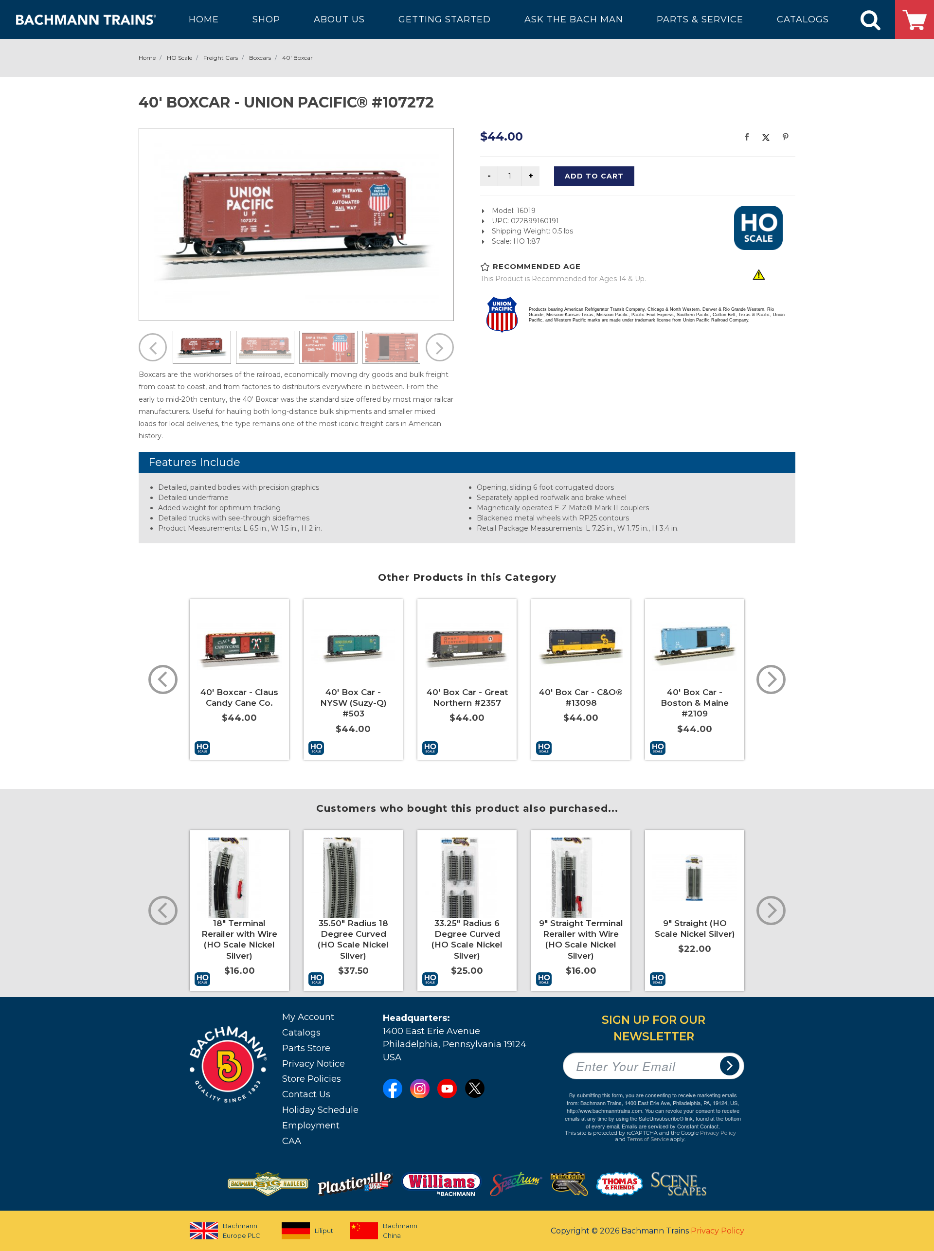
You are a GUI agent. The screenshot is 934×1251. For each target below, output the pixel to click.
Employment (311, 1125)
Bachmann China (400, 1230)
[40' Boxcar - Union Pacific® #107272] (296, 223)
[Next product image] (440, 347)
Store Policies (311, 1078)
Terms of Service (648, 1139)
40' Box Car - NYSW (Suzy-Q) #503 (353, 702)
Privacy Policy (718, 1132)
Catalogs (301, 1032)
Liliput (324, 1230)
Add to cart (594, 176)
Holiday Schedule (320, 1110)
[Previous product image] (153, 347)
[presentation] (163, 679)
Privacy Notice (313, 1063)
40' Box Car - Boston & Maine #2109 (695, 702)
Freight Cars (220, 57)
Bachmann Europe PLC (241, 1230)
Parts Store (306, 1048)
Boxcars (260, 57)
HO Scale (179, 57)
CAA (291, 1141)
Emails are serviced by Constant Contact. (671, 1126)
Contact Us (306, 1094)
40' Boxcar (297, 57)
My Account (308, 1017)
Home (147, 57)
